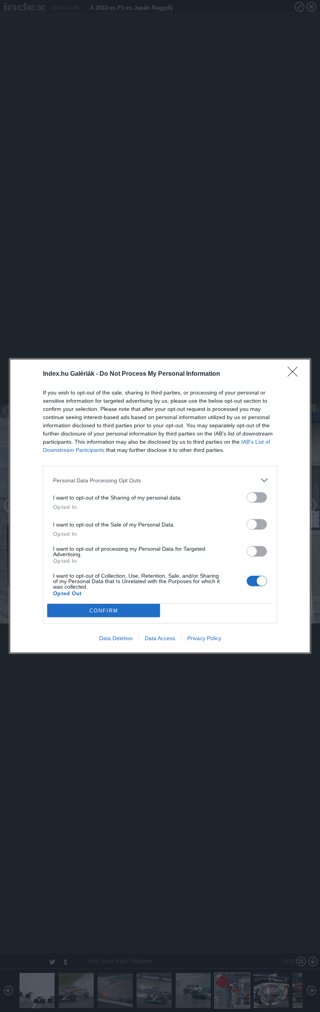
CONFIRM (103, 611)
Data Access (160, 638)
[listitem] (160, 480)
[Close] (295, 374)
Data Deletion (116, 638)
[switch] (257, 497)
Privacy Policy (204, 638)
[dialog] (160, 506)
